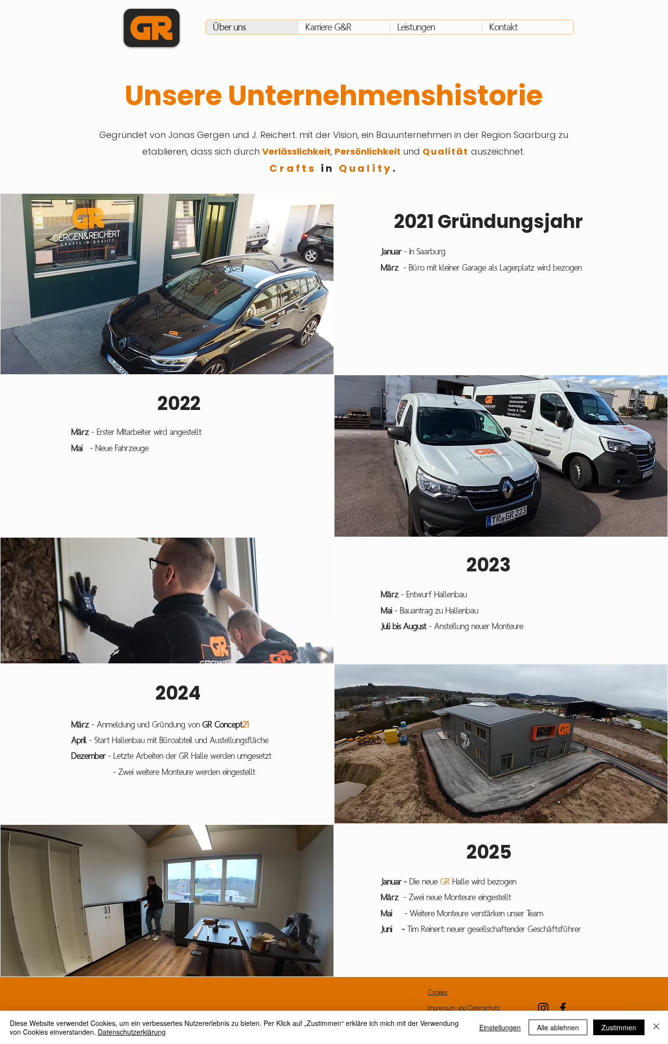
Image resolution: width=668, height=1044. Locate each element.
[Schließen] (656, 1027)
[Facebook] (563, 1008)
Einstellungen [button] (500, 1027)
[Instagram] (543, 1008)
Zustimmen (618, 1027)
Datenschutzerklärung (132, 1032)
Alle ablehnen (558, 1027)
